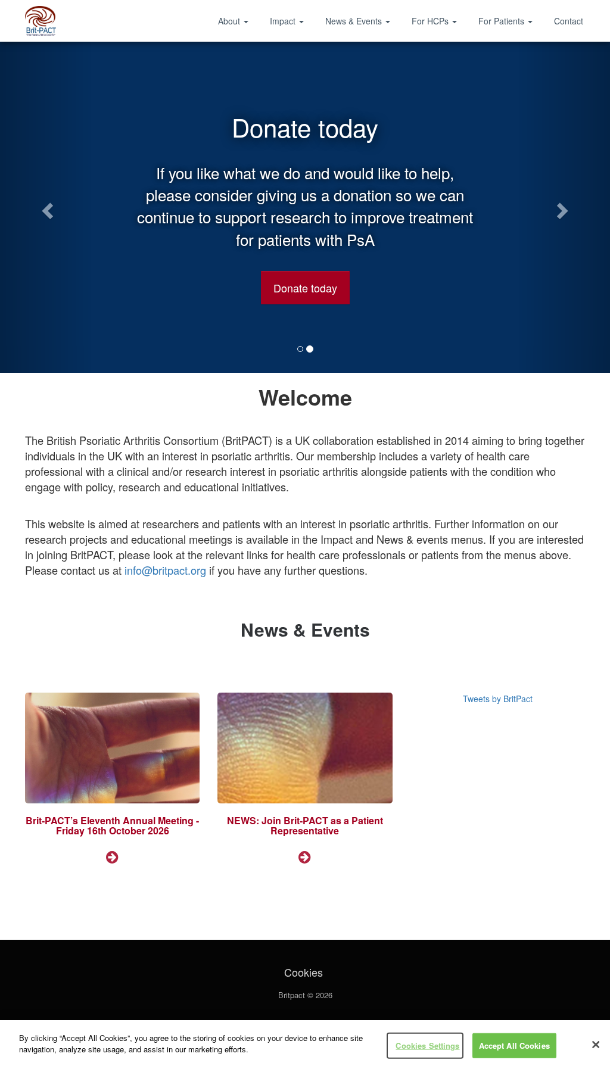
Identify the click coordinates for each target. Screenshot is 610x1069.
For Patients (502, 21)
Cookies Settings (427, 1045)
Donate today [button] (305, 287)
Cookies (303, 972)
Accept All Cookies (514, 1045)
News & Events (354, 21)
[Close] (595, 1044)
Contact (568, 21)
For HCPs (431, 21)
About (230, 21)
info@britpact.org (165, 570)
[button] (46, 207)
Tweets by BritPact (498, 699)
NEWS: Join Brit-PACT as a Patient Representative (305, 826)
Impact (284, 21)
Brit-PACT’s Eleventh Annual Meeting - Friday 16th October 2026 (112, 826)
